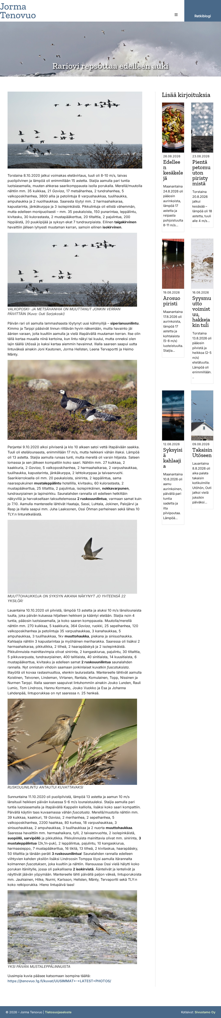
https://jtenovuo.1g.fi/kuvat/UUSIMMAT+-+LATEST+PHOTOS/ (59, 981)
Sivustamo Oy (205, 1012)
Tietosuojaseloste (58, 1012)
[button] (176, 15)
